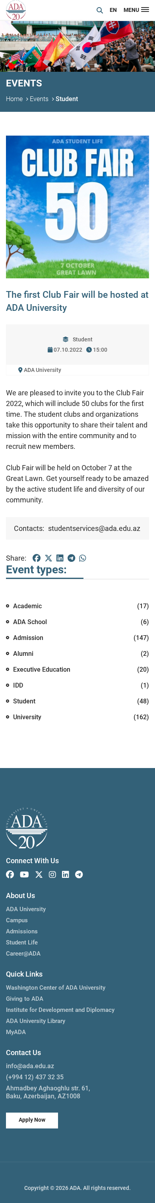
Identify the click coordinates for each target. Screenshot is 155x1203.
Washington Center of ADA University (55, 987)
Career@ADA (23, 953)
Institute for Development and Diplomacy (60, 1009)
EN (113, 10)
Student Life (22, 942)
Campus (17, 920)
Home (14, 99)
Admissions (22, 931)
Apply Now (32, 1120)
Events (39, 99)
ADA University (26, 909)
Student (67, 99)
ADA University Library (35, 1021)
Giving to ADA (24, 998)
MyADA (16, 1032)
